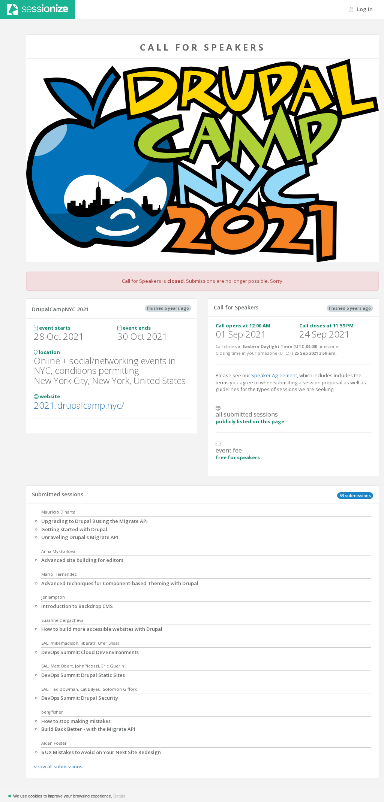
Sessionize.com (37, 9)
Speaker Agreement (274, 375)
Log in (364, 9)
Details (119, 796)
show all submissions (58, 766)
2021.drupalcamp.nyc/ (79, 405)
